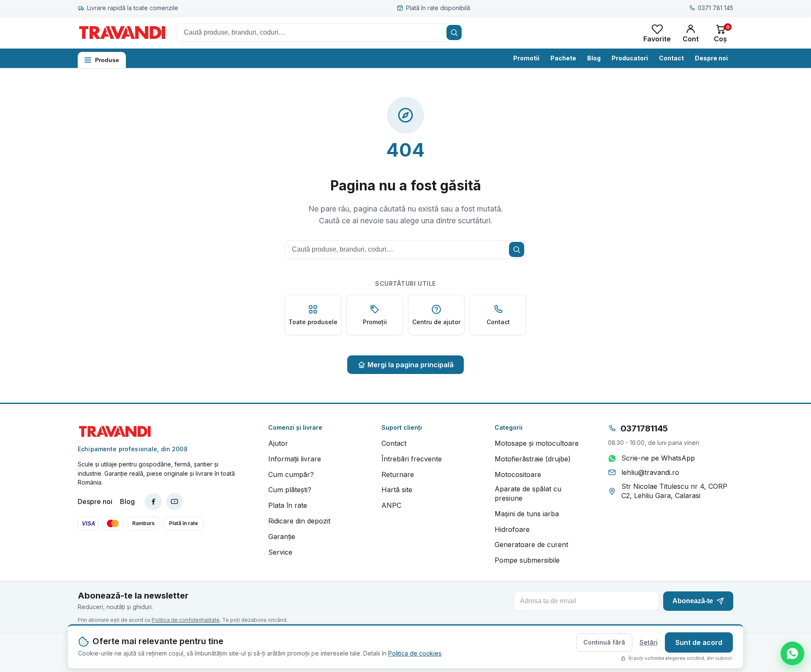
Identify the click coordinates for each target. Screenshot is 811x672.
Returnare (397, 474)
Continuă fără (604, 642)
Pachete (563, 58)
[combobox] (320, 32)
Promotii (526, 58)
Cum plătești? (289, 489)
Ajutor (278, 443)
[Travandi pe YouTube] (174, 501)
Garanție (281, 536)
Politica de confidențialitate (186, 620)
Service (280, 552)
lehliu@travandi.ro (650, 472)
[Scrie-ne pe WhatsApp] (792, 653)
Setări (649, 642)
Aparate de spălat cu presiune (528, 493)
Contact (671, 58)
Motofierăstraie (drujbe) (533, 459)
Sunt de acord (698, 642)
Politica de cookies (414, 653)
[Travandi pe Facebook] (153, 501)
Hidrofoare (512, 529)
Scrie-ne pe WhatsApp (658, 458)
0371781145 (644, 428)
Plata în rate (287, 505)
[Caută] (454, 32)
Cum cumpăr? (291, 474)
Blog (594, 58)
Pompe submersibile (527, 560)
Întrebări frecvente (411, 459)
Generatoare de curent (531, 544)
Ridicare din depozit (299, 521)
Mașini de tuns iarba (527, 513)
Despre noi (711, 58)
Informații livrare (294, 459)
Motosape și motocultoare (537, 443)
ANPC (391, 505)
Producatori (630, 58)
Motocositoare (518, 474)
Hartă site (396, 489)
